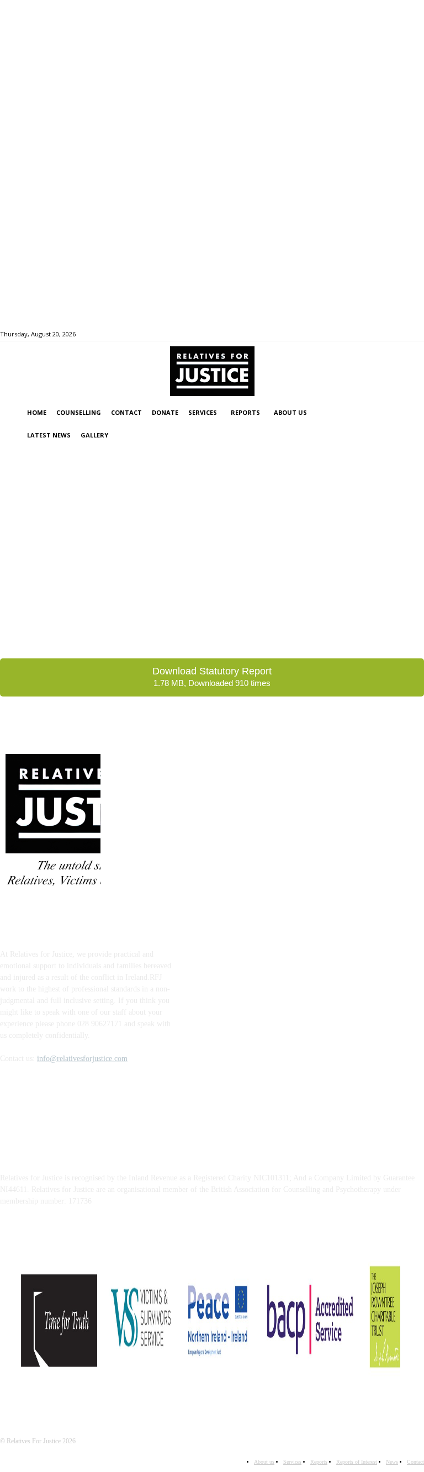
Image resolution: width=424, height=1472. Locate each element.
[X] (358, 333)
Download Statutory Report (212, 677)
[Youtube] (370, 333)
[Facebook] (345, 333)
